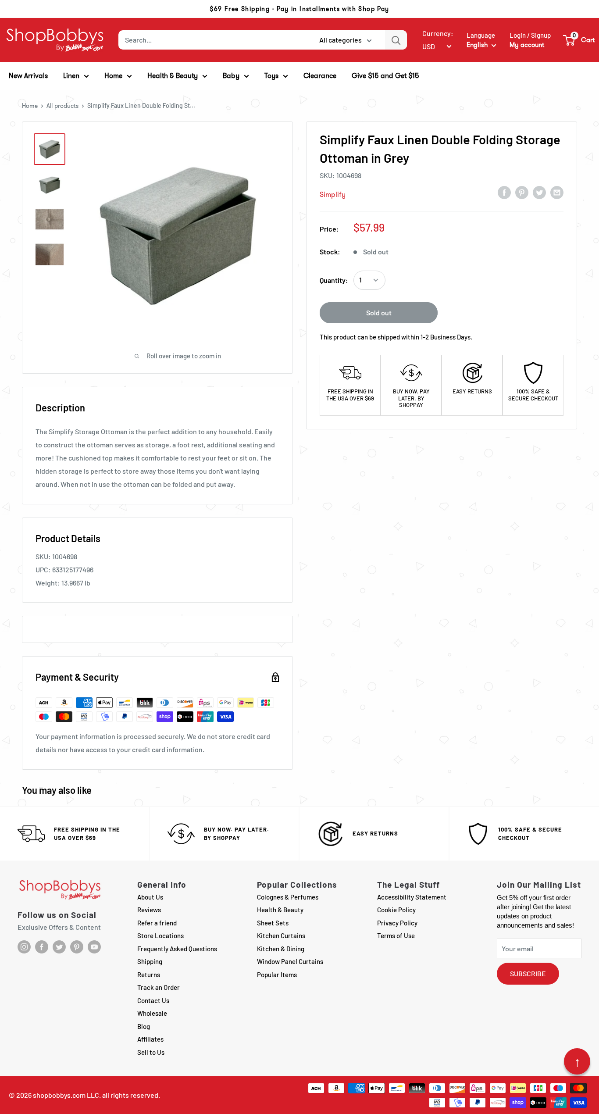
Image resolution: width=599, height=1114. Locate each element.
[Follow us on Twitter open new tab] (59, 946)
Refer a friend (157, 923)
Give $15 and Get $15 (385, 76)
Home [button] (113, 76)
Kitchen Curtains (281, 935)
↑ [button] (577, 1061)
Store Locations (160, 935)
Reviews (149, 910)
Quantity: (334, 280)
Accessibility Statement (411, 897)
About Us (150, 897)
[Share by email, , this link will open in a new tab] (556, 192)
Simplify (333, 194)
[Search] (396, 40)
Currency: (437, 33)
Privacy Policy (397, 923)
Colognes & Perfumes (287, 897)
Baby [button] (231, 76)
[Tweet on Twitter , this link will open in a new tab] (539, 192)
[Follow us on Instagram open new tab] (24, 946)
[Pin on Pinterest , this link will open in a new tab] (521, 192)
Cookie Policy (396, 910)
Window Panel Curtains (290, 961)
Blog (143, 1026)
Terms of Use (396, 935)
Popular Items (277, 974)
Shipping (149, 961)
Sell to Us (150, 1052)
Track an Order (158, 987)
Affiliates (150, 1039)
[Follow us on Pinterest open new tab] (76, 946)
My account (527, 45)
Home (30, 105)
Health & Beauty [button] (172, 76)
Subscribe (528, 973)
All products (62, 105)
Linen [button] (71, 76)
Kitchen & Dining (280, 949)
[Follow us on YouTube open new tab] (94, 946)
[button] (579, 40)
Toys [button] (271, 76)
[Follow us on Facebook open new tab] (41, 946)
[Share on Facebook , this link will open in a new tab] (504, 192)
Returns (148, 974)
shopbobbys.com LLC (66, 1095)
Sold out (379, 312)
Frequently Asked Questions (177, 949)
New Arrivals (28, 76)
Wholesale (152, 1013)
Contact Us (153, 1000)
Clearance (319, 76)
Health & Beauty (280, 910)
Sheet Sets (273, 923)
